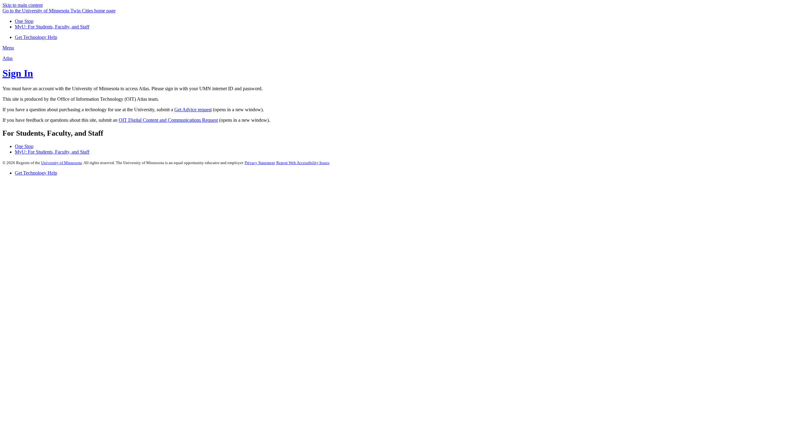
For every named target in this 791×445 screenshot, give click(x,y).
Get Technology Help (36, 173)
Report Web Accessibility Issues (302, 162)
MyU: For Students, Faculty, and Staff (52, 26)
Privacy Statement (260, 162)
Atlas (7, 58)
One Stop (24, 21)
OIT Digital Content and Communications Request (168, 120)
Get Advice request (193, 109)
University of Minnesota (61, 162)
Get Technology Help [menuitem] (36, 37)
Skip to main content (22, 5)
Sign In (17, 73)
